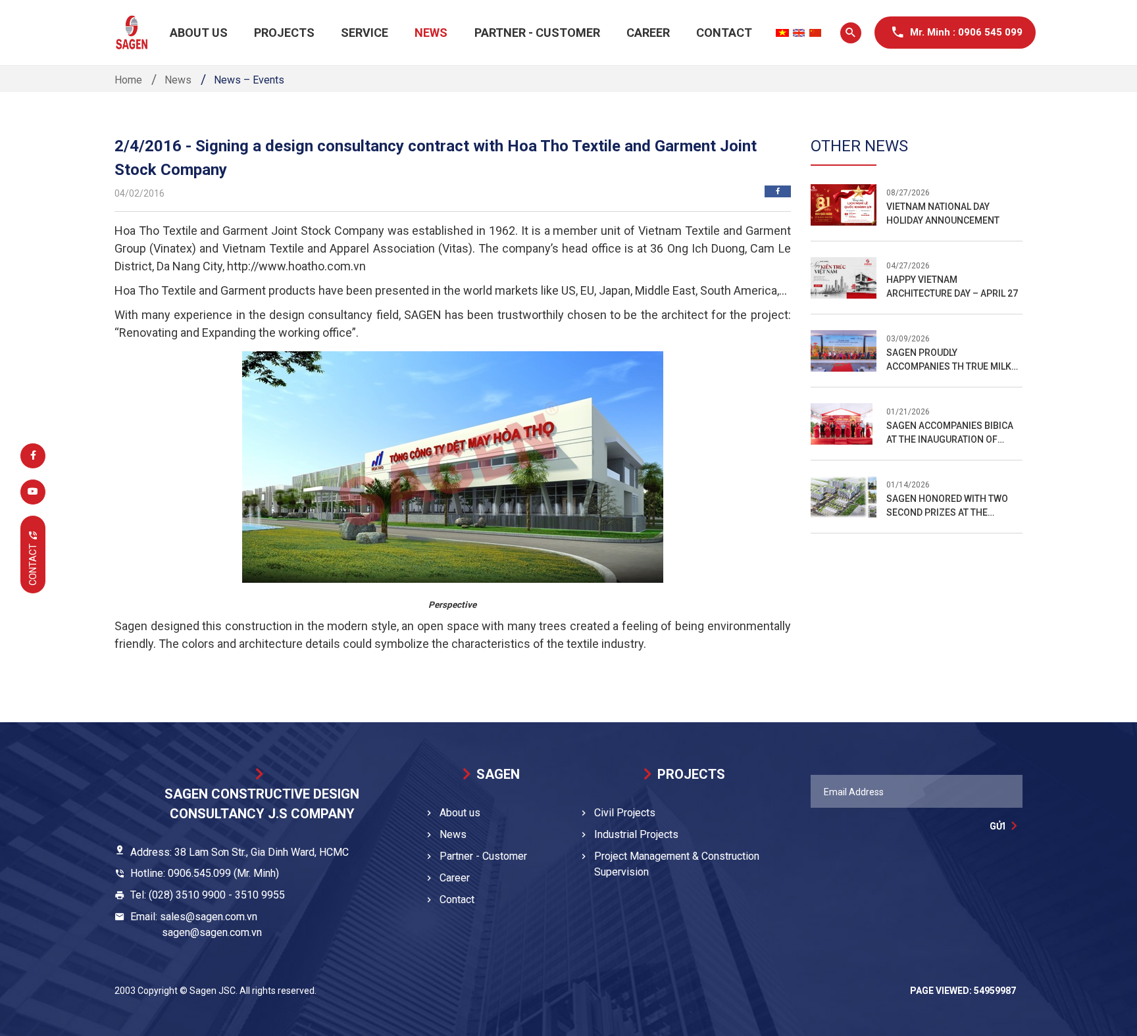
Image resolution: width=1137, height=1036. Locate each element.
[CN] (815, 33)
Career (648, 32)
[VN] (782, 33)
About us (199, 32)
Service (364, 32)
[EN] (798, 33)
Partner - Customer (537, 32)
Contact (724, 32)
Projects (284, 32)
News (431, 32)
